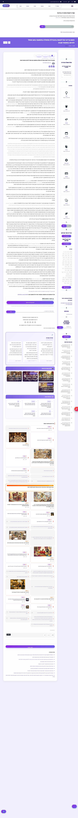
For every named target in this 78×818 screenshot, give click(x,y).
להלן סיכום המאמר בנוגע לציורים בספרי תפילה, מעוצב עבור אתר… (65, 346)
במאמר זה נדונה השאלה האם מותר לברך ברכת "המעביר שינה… (65, 369)
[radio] (35, 322)
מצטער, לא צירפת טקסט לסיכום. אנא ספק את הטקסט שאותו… (65, 408)
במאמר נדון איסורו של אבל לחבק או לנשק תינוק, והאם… (66, 380)
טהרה (68, 259)
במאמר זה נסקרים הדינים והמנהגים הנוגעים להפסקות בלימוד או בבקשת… (65, 424)
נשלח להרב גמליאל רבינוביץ (68, 268)
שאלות (58, 6)
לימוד (66, 262)
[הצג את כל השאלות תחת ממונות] (66, 170)
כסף (71, 262)
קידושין (71, 279)
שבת (66, 96)
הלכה (68, 255)
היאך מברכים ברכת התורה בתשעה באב (46, 661)
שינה (63, 281)
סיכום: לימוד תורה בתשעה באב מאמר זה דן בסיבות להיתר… (65, 386)
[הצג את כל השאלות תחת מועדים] (66, 130)
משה (71, 266)
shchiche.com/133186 (23, 294)
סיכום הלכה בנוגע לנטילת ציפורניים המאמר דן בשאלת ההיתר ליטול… (65, 358)
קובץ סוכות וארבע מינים (69, 275)
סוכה (63, 268)
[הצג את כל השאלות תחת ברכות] (66, 103)
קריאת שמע (67, 279)
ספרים (35, 6)
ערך (64, 272)
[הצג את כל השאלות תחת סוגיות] (66, 197)
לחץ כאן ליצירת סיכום (30, 302)
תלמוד (71, 283)
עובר (65, 270)
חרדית (71, 259)
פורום (21, 6)
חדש (63, 255)
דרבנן (68, 253)
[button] (3, 2)
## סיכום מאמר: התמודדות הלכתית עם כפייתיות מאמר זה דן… (65, 352)
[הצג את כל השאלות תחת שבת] (66, 90)
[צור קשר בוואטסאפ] (74, 806)
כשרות (66, 216)
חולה (71, 257)
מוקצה (71, 264)
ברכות (66, 109)
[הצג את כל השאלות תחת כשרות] (66, 211)
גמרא (71, 253)
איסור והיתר (66, 163)
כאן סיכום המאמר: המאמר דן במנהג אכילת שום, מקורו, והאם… (66, 363)
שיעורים (27, 6)
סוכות (71, 270)
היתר (71, 255)
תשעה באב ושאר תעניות (45, 58)
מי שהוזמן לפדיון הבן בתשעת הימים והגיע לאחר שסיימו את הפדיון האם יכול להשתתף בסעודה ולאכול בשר (36, 659)
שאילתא (64, 279)
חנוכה (63, 257)
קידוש (63, 277)
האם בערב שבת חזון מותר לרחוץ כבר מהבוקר (45, 663)
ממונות (66, 176)
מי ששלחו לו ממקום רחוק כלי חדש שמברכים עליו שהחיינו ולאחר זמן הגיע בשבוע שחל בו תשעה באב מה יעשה (35, 654)
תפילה (66, 149)
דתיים (63, 253)
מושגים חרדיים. (67, 264)
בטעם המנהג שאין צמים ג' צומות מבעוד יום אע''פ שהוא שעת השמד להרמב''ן (40, 670)
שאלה (71, 281)
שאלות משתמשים (69, 314)
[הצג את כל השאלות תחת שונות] (66, 184)
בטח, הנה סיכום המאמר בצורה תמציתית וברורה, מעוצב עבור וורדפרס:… (65, 414)
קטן (65, 277)
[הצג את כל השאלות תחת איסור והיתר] (66, 157)
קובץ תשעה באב (52, 630)
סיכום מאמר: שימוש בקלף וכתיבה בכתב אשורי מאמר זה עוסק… (65, 403)
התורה (66, 255)
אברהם (71, 251)
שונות (66, 190)
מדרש (63, 262)
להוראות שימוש (59, 17)
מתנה (66, 266)
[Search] (42, 26)
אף (65, 251)
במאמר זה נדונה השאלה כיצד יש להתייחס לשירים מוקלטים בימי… (65, 397)
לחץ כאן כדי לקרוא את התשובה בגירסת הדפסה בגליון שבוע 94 (42, 291)
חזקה (68, 257)
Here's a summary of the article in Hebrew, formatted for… (66, 375)
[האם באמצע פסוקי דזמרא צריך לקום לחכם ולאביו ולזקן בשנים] (46, 351)
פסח (62, 272)
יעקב (63, 259)
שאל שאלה (6, 5)
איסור (68, 251)
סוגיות (66, 203)
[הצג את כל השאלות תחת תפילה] (66, 144)
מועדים (66, 136)
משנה (68, 266)
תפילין (65, 283)
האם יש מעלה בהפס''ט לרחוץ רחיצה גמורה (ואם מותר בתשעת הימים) (41, 666)
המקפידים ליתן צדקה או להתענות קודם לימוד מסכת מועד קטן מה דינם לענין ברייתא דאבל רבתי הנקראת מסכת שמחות (33, 673)
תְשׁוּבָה (8, 634)
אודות (49, 6)
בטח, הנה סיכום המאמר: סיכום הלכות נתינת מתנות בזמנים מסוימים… (65, 392)
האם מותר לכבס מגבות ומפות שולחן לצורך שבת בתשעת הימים (42, 657)
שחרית (66, 281)
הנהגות (66, 122)
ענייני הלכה (70, 272)
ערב (67, 272)
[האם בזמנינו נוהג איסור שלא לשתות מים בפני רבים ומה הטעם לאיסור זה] (14, 351)
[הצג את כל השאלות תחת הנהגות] (66, 117)
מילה (63, 264)
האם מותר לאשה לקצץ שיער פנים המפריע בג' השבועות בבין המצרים (42, 668)
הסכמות (42, 6)
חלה (66, 257)
